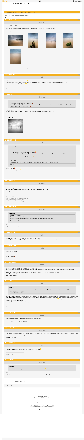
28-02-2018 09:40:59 (10, 281)
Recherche (25, 12)
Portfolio (12, 354)
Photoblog (8, 354)
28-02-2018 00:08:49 (10, 262)
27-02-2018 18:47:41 (10, 140)
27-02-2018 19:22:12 (10, 180)
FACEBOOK (45, 402)
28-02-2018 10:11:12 (10, 312)
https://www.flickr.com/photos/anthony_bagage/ (15, 201)
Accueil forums (9, 12)
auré (42, 346)
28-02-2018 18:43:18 (10, 360)
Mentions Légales (42, 409)
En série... (12, 15)
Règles (21, 12)
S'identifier (34, 12)
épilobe (42, 265)
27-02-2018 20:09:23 (10, 206)
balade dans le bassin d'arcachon (22, 15)
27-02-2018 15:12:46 (10, 74)
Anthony (42, 315)
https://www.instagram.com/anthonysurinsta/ (15, 199)
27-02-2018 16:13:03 (10, 94)
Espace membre (78, 1)
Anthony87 (42, 183)
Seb (42, 77)
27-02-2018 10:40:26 (10, 19)
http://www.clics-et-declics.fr (11, 88)
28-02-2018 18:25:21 (10, 343)
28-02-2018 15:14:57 (10, 327)
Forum (71, 1)
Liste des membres (16, 12)
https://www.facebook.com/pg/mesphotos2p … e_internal (17, 198)
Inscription (30, 12)
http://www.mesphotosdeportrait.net (13, 196)
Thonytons (42, 22)
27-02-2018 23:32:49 (10, 245)
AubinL (42, 248)
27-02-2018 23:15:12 (10, 232)
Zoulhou (42, 235)
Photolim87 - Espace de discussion (21, 3)
